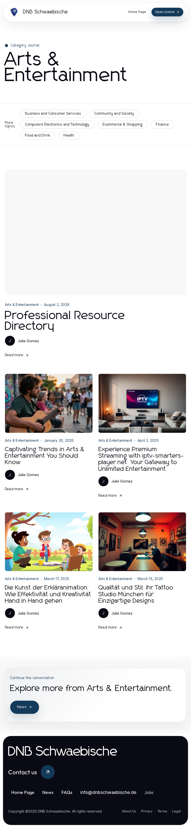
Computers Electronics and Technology (57, 124)
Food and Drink (37, 135)
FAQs (66, 792)
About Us (129, 811)
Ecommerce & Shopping (123, 124)
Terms (162, 811)
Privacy (146, 811)
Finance (162, 124)
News (22, 707)
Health (69, 135)
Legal (176, 811)
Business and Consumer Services (53, 113)
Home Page (22, 792)
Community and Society (114, 113)
